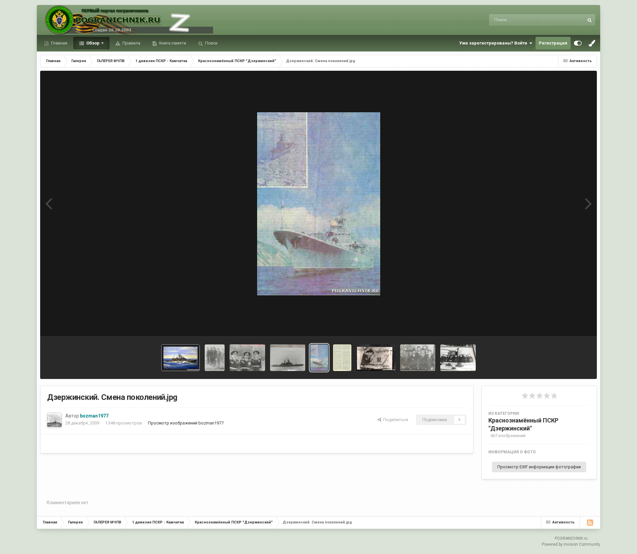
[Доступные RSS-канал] (590, 522)
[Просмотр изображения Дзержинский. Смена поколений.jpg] (319, 357)
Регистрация (553, 43)
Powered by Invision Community (571, 544)
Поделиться (394, 419)
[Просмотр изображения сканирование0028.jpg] (375, 357)
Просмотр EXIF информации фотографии (539, 466)
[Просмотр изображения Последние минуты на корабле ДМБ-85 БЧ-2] (215, 357)
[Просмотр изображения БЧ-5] (418, 357)
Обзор (92, 43)
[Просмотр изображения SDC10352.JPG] (247, 357)
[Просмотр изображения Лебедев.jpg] (180, 357)
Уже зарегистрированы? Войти (494, 43)
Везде (569, 20)
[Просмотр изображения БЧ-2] (458, 357)
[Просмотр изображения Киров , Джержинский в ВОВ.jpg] (342, 357)
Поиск (211, 43)
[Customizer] (578, 43)
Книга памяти (172, 43)
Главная (58, 43)
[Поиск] (589, 20)
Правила (130, 43)
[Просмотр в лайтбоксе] (318, 203)
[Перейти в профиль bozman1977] (54, 420)
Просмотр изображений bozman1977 (186, 422)
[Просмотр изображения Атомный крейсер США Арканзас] (288, 357)
